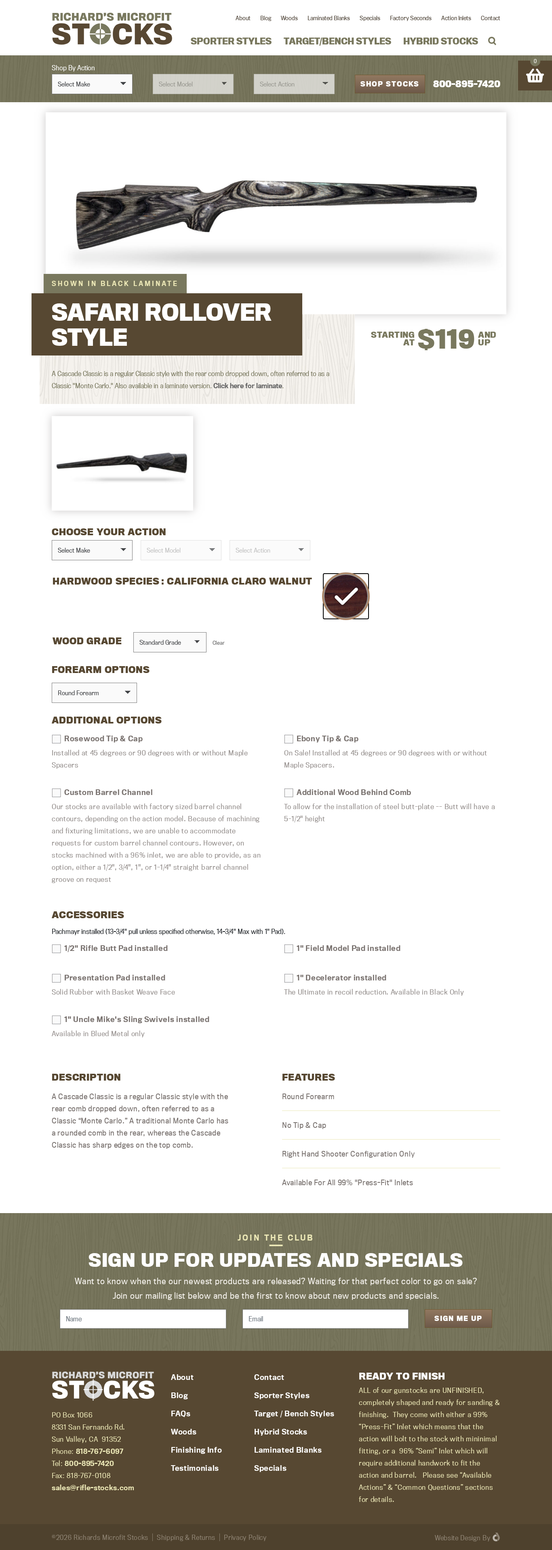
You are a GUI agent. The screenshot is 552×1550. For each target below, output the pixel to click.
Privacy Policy (245, 1537)
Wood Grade (87, 641)
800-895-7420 (466, 84)
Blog (265, 18)
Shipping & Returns (186, 1537)
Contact (490, 18)
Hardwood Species (106, 581)
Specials (370, 18)
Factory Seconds (411, 18)
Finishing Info (196, 1450)
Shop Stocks (389, 84)
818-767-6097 (100, 1451)
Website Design (457, 1537)
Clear (219, 642)
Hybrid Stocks (440, 41)
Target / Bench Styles (294, 1413)
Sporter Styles (231, 41)
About (243, 18)
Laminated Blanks (329, 18)
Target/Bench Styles (337, 41)
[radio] (346, 596)
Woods (289, 18)
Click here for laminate (247, 385)
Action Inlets (456, 18)
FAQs (181, 1413)
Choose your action (109, 532)
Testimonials (195, 1468)
